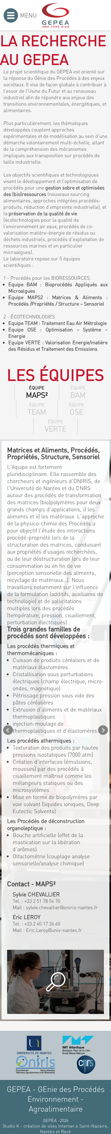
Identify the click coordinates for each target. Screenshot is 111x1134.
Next (103, 730)
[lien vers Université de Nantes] (34, 1045)
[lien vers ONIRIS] (35, 1064)
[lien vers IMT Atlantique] (78, 1045)
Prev (8, 730)
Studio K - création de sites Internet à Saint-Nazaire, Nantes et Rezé (55, 1128)
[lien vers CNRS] (86, 1064)
